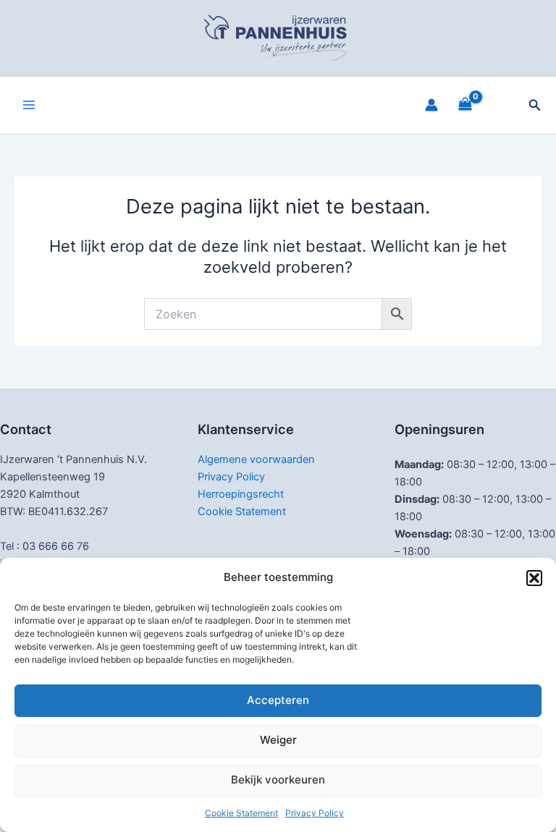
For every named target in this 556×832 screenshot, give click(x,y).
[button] (534, 578)
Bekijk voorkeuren (278, 779)
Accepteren (278, 700)
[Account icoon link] (431, 104)
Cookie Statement (241, 812)
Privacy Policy (314, 812)
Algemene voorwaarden (256, 459)
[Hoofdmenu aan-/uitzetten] (28, 104)
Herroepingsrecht (241, 494)
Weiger (278, 740)
